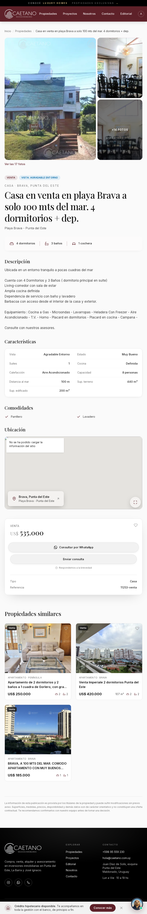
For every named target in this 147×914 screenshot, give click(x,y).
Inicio (8, 31)
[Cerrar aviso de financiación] (121, 908)
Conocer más (103, 907)
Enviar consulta (73, 559)
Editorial (126, 13)
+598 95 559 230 (113, 851)
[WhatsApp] (18, 882)
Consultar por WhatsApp (76, 547)
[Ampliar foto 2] (119, 68)
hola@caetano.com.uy (117, 858)
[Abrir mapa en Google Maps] (135, 502)
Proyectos (70, 13)
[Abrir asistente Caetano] (137, 904)
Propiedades (48, 13)
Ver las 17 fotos (15, 164)
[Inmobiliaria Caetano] (20, 14)
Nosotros (89, 13)
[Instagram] (8, 882)
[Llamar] (28, 882)
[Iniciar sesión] (141, 14)
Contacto (108, 13)
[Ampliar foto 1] (50, 99)
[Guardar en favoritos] (135, 525)
